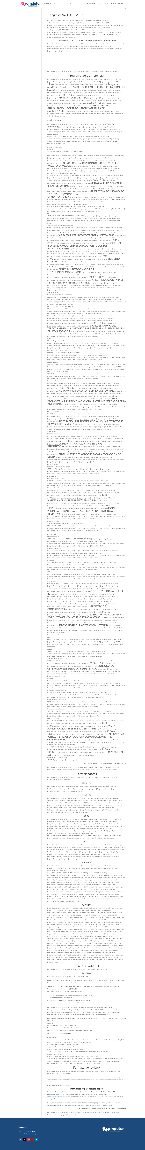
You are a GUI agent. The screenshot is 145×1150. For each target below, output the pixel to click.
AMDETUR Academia (93, 4)
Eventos (81, 4)
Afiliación (106, 4)
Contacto (114, 4)
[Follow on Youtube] (32, 1139)
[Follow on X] (24, 1139)
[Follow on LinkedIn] (36, 1139)
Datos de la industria (60, 4)
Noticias (72, 4)
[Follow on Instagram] (28, 1139)
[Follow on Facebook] (20, 1139)
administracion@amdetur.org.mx (57, 1096)
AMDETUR (47, 4)
